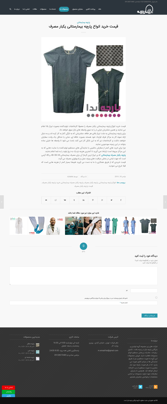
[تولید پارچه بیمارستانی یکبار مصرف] (130, 226)
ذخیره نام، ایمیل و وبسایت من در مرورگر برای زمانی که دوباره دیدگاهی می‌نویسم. (106, 298)
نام (127, 291)
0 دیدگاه (83, 176)
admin (70, 176)
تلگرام (9, 396)
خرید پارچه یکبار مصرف (51, 182)
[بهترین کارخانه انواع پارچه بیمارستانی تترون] (56, 226)
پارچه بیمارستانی (83, 22)
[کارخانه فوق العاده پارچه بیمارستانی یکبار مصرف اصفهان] (74, 226)
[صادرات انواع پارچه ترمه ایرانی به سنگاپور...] (165, 202)
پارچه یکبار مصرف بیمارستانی (72, 182)
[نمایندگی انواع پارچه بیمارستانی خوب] (19, 226)
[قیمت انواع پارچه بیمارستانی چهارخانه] (148, 226)
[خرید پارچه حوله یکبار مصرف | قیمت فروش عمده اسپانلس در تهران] (93, 226)
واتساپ (8, 391)
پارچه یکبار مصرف (91, 182)
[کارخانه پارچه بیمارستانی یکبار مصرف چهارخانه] (37, 226)
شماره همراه (124, 302)
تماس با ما (9, 387)
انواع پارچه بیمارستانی (107, 182)
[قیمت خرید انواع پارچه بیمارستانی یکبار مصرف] (83, 79)
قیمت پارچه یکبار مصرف (83, 186)
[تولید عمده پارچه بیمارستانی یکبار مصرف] (111, 226)
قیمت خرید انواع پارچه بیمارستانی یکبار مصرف (83, 27)
